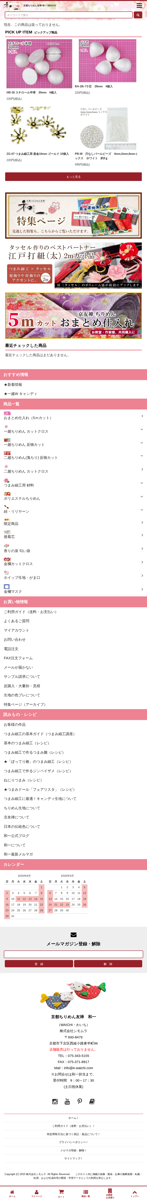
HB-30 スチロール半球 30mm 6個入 (32, 92)
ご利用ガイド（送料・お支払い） (72, 1125)
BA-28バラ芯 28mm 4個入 (94, 86)
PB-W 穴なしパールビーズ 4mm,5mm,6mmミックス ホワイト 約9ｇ (106, 156)
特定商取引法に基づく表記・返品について (72, 1134)
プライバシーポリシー (72, 1142)
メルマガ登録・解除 (72, 1150)
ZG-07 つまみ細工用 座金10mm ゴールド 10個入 (38, 153)
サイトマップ (72, 1158)
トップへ (135, 1196)
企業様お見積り (110, 1196)
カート (61, 1197)
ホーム (72, 1117)
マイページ (36, 1196)
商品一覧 (86, 1196)
